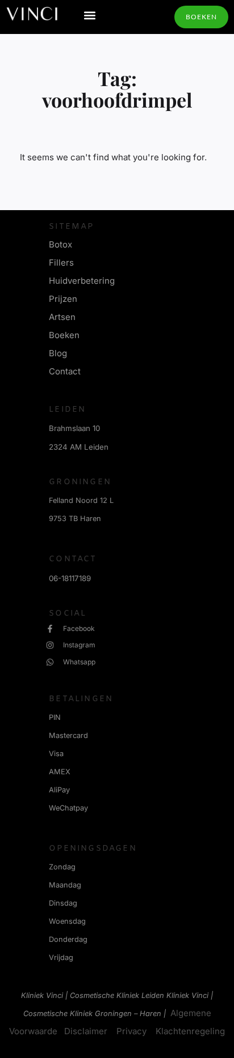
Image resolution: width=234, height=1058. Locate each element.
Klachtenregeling (190, 1031)
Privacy (131, 1031)
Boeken (64, 335)
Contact (65, 371)
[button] (90, 15)
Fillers (61, 262)
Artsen (62, 317)
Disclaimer (85, 1031)
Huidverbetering (82, 280)
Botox (60, 244)
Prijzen (63, 298)
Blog (58, 353)
